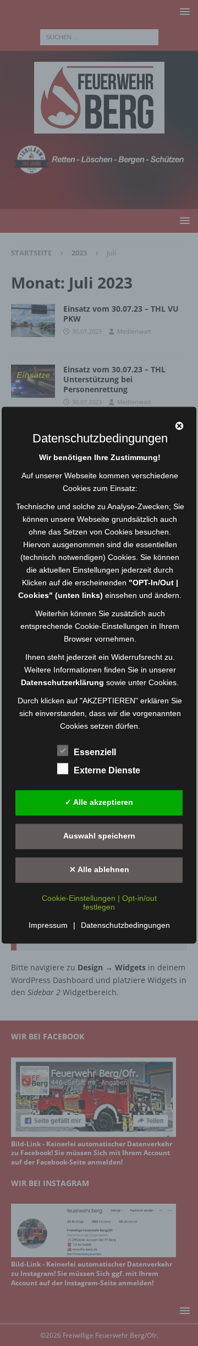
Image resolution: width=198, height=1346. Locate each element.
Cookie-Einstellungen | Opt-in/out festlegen (99, 902)
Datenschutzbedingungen (125, 925)
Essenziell (95, 752)
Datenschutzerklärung (62, 682)
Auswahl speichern (99, 836)
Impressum (48, 925)
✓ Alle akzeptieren (99, 802)
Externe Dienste (107, 770)
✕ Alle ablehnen (99, 870)
